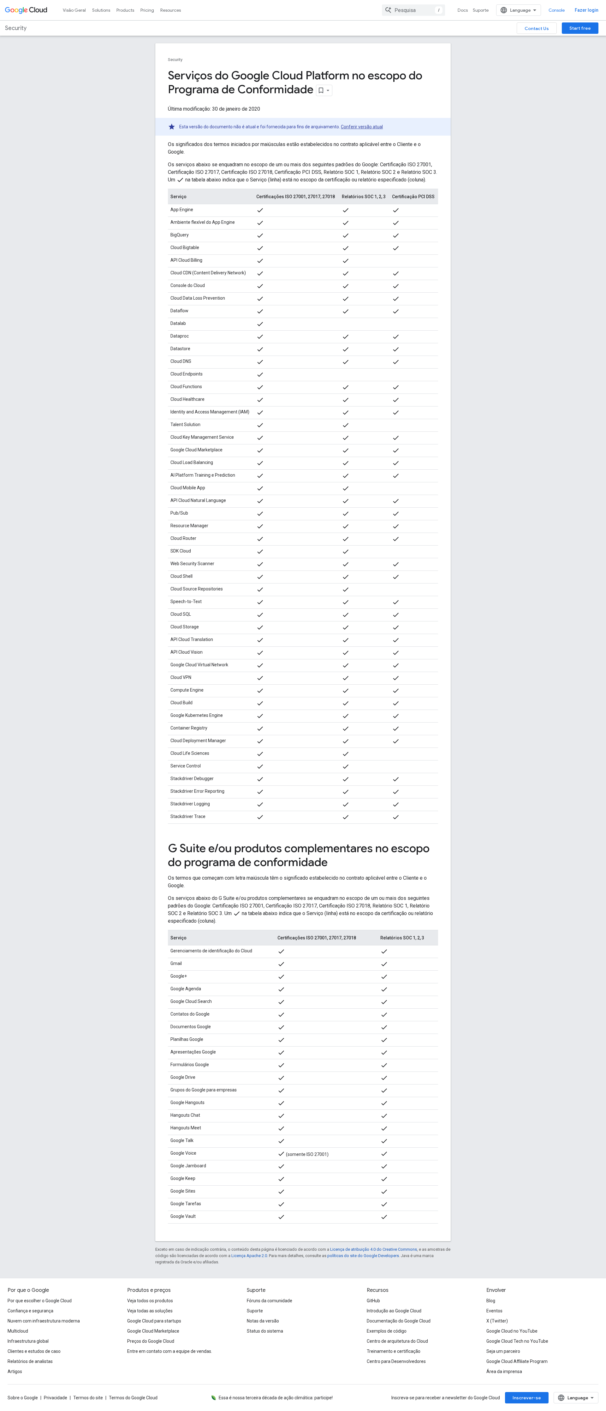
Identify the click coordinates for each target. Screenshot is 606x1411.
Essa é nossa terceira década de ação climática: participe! (276, 1397)
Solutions (101, 10)
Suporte (481, 10)
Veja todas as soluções (150, 1310)
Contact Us (537, 28)
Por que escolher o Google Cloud (40, 1300)
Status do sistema (265, 1331)
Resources (170, 10)
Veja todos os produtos (150, 1300)
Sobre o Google (23, 1397)
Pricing (147, 10)
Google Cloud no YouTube (512, 1331)
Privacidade (55, 1397)
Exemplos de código (387, 1331)
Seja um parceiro (503, 1351)
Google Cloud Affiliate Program (517, 1361)
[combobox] (413, 10)
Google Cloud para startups (154, 1320)
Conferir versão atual (362, 126)
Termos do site (88, 1397)
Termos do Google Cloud (133, 1397)
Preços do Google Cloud (150, 1341)
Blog (490, 1300)
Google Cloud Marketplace (153, 1331)
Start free (580, 28)
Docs (463, 10)
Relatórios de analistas (30, 1361)
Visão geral (74, 10)
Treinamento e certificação (393, 1351)
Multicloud (18, 1331)
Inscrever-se (527, 1398)
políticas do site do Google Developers (363, 1255)
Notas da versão (263, 1320)
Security (16, 28)
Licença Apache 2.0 (249, 1255)
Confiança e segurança (30, 1310)
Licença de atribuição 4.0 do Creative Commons (373, 1249)
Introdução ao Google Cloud (394, 1310)
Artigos (15, 1371)
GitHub (373, 1300)
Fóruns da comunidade (269, 1300)
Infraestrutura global (28, 1341)
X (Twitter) (497, 1320)
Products (125, 10)
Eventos (494, 1310)
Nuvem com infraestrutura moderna (44, 1320)
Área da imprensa (504, 1371)
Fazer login (586, 10)
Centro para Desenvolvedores (396, 1361)
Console (557, 10)
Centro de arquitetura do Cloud (397, 1341)
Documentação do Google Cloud (399, 1320)
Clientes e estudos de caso (34, 1351)
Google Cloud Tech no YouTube (517, 1341)
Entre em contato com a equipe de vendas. (169, 1351)
